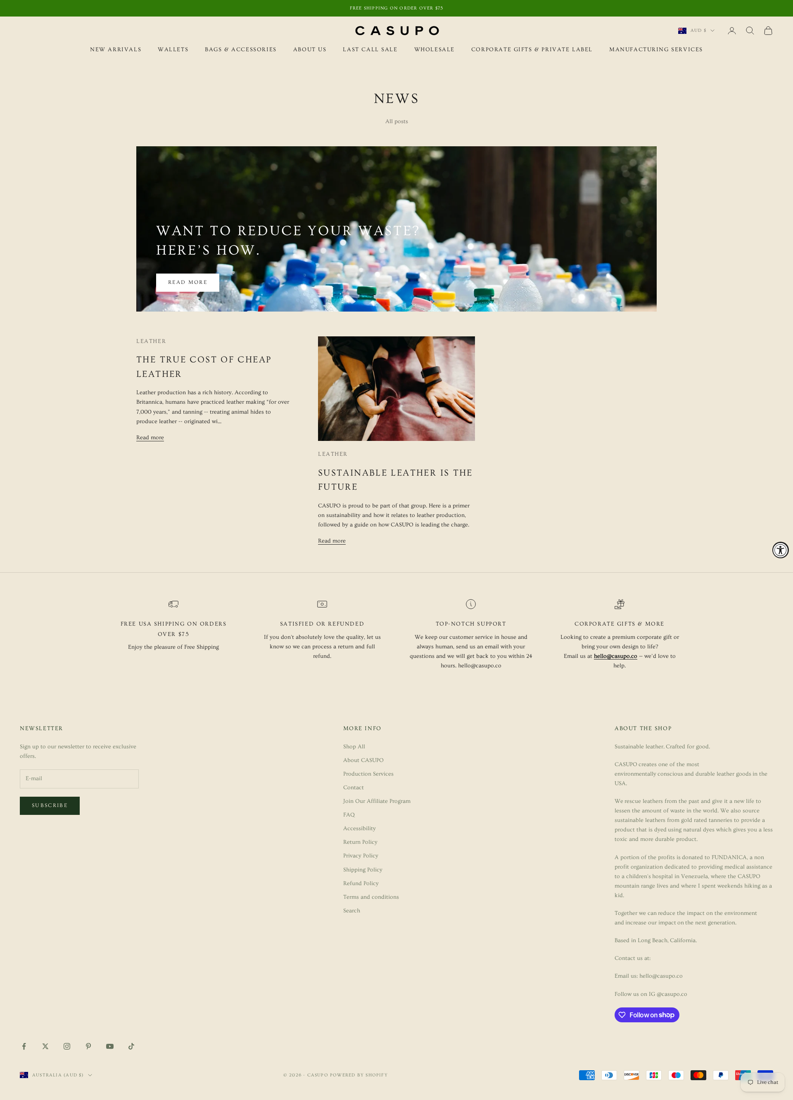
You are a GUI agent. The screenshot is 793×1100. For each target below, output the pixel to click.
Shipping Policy (362, 870)
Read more (187, 282)
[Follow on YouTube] (110, 1046)
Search (351, 910)
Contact (353, 787)
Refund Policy (361, 883)
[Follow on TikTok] (131, 1046)
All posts (396, 121)
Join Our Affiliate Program (377, 801)
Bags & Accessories (241, 49)
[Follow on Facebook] (24, 1046)
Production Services (368, 774)
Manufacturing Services (656, 49)
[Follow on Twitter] (45, 1046)
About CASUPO (363, 760)
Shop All (354, 746)
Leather (151, 341)
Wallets (173, 49)
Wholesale (434, 49)
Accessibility (359, 828)
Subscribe (50, 805)
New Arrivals (115, 49)
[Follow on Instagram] (67, 1046)
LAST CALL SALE (370, 49)
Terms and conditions (371, 897)
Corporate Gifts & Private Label (532, 49)
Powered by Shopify (359, 1075)
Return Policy (360, 842)
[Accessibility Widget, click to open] (780, 550)
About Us (310, 49)
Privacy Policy (360, 855)
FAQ (349, 815)
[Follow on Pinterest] (88, 1046)
